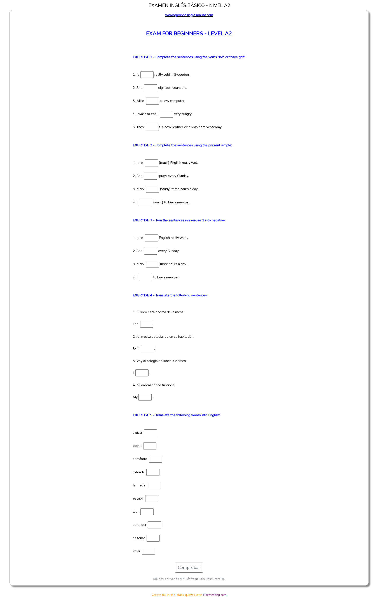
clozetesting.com (214, 595)
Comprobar (189, 567)
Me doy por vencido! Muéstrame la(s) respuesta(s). (189, 579)
